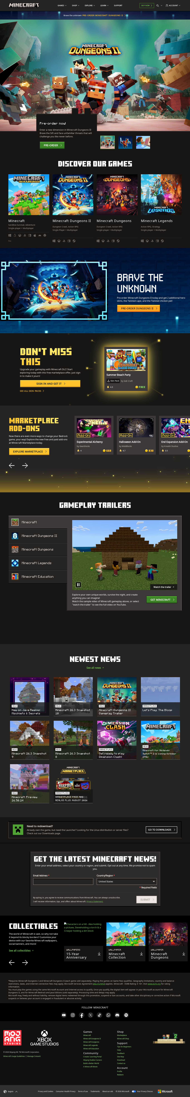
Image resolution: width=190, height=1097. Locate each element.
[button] (146, 899)
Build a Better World (91, 1063)
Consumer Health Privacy (65, 1091)
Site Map (120, 1056)
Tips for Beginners (124, 1046)
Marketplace (122, 1035)
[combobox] (127, 881)
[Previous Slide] (11, 465)
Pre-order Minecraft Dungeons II (102, 15)
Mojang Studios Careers (92, 1060)
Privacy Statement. (95, 901)
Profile (119, 1071)
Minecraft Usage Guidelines (14, 1056)
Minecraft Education (91, 1048)
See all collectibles (20, 950)
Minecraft (87, 1035)
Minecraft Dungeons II (92, 1038)
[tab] (107, 142)
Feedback (120, 1053)
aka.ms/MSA (99, 983)
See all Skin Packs (30, 391)
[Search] (160, 5)
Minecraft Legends (90, 1045)
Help (119, 1050)
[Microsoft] (165, 1091)
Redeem (120, 1075)
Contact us (121, 1063)
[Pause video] (78, 584)
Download (121, 1060)
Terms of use (83, 1091)
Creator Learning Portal (92, 1056)
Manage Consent (33, 1056)
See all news (94, 667)
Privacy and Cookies (45, 1091)
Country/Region (106, 875)
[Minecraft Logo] (23, 5)
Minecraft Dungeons (91, 1042)
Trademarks (95, 1091)
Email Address (41, 875)
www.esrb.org (154, 983)
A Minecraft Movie (90, 1066)
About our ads (107, 1091)
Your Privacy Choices (145, 1091)
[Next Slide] (25, 465)
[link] (64, 1015)
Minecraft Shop (123, 1038)
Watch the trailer (162, 587)
